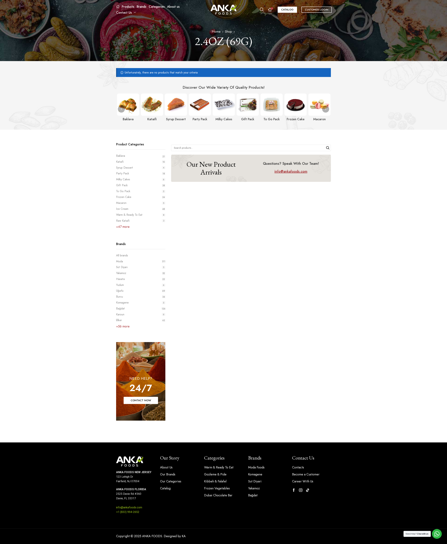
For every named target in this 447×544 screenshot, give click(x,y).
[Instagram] (300, 490)
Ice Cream (122, 209)
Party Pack (122, 173)
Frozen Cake (123, 197)
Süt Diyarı (140, 267)
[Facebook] (293, 490)
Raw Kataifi (123, 221)
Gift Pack (122, 185)
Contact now (141, 400)
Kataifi (120, 162)
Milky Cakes (123, 179)
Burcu (140, 297)
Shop (228, 31)
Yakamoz (140, 273)
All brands (122, 255)
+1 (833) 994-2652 (127, 512)
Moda (140, 261)
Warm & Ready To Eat (129, 215)
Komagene (140, 303)
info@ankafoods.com (129, 507)
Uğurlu (140, 291)
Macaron (121, 203)
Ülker (140, 320)
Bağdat (140, 308)
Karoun (140, 314)
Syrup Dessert (124, 168)
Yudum (140, 285)
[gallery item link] (128, 105)
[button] (262, 9)
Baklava (120, 156)
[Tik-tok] (307, 490)
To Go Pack (123, 191)
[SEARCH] (327, 148)
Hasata (140, 279)
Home (216, 31)
